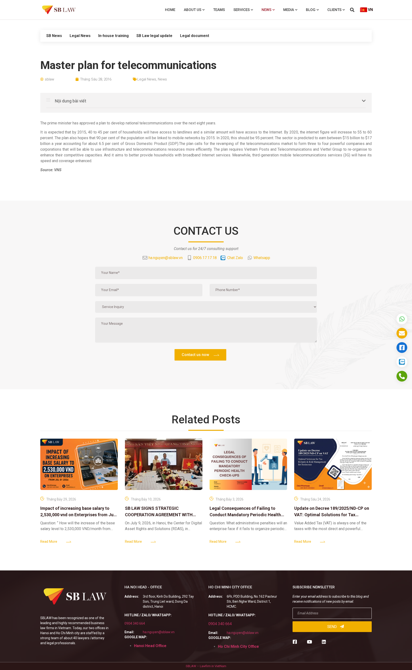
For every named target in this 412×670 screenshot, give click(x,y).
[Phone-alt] (402, 376)
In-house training (113, 35)
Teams (219, 10)
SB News (54, 35)
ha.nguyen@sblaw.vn (159, 632)
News (266, 10)
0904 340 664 (134, 623)
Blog (310, 10)
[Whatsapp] (402, 319)
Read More (48, 541)
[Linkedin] (324, 641)
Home (170, 10)
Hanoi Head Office (150, 645)
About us (192, 10)
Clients (334, 10)
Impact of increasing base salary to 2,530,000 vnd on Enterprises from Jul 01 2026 (77, 515)
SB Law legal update (154, 35)
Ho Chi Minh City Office (238, 646)
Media (288, 10)
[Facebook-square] (295, 641)
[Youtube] (309, 641)
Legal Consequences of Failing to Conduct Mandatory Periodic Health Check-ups (245, 515)
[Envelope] (402, 333)
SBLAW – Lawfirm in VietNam (206, 666)
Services (241, 10)
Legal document (194, 35)
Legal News (80, 35)
